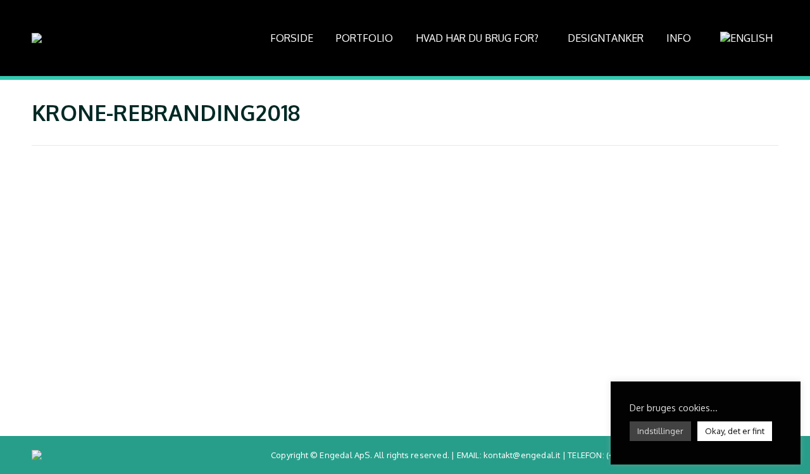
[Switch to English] (748, 38)
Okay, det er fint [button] (734, 431)
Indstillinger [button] (660, 431)
